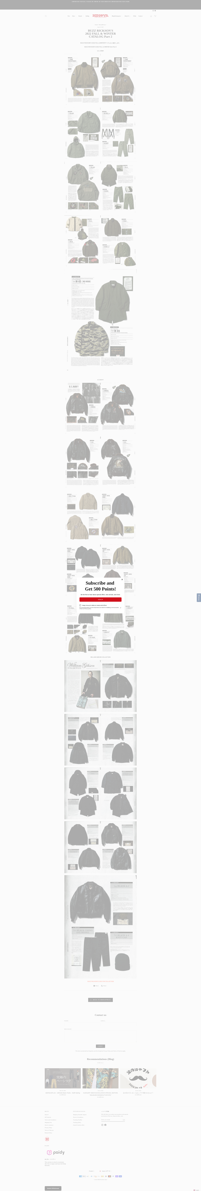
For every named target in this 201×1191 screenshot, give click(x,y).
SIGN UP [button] (100, 599)
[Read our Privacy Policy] (121, 608)
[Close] (122, 579)
